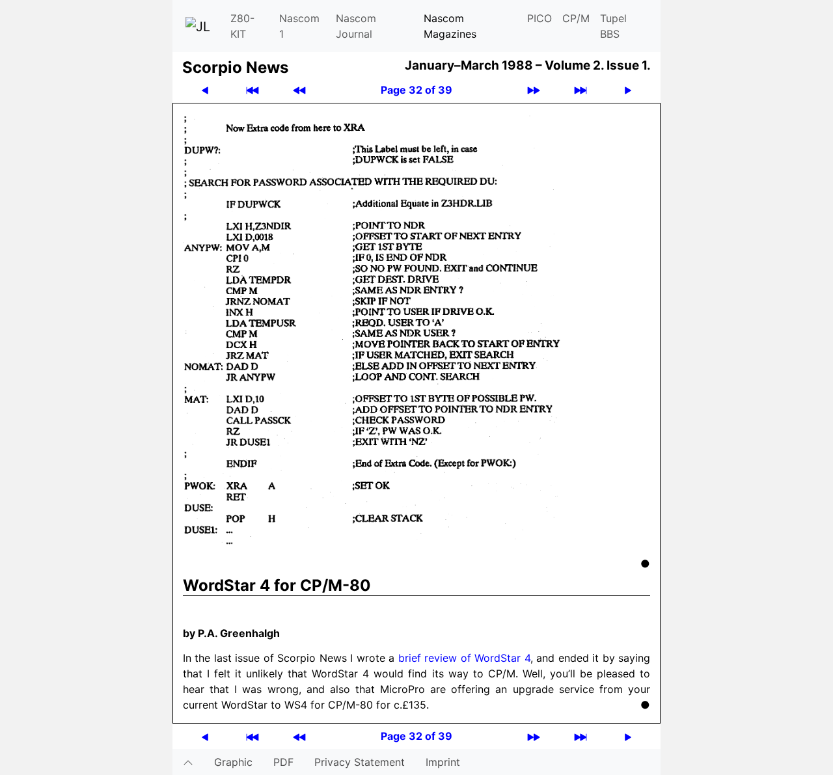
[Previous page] (205, 90)
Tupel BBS (613, 26)
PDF (283, 761)
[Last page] (580, 90)
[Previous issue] (299, 90)
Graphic (233, 761)
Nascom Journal (356, 26)
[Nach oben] (188, 762)
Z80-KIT (242, 26)
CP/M (576, 18)
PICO (539, 18)
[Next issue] (534, 90)
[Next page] (628, 90)
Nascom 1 (299, 26)
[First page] (252, 90)
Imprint (443, 761)
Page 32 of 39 (416, 89)
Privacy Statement (359, 761)
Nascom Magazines (450, 26)
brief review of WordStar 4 (464, 657)
